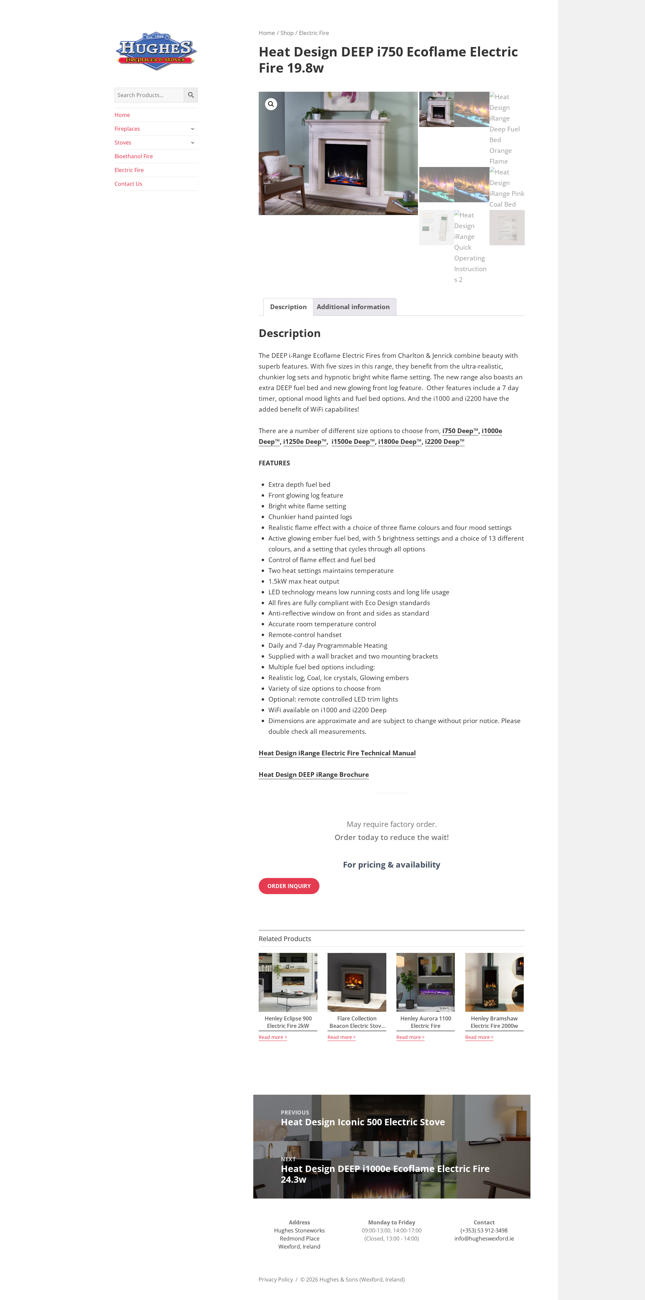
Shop (287, 33)
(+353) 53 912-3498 (484, 1230)
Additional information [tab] (353, 306)
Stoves (123, 142)
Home (122, 115)
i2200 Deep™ (445, 441)
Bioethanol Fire (134, 156)
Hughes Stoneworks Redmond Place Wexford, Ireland (299, 1238)
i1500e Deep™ (353, 441)
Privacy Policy (276, 1279)
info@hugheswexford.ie (484, 1238)
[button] (271, 104)
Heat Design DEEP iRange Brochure (314, 774)
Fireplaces (127, 128)
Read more (271, 1037)
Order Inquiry (289, 886)
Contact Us (128, 183)
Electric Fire (129, 170)
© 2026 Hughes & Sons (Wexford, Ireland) (352, 1279)
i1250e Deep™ (305, 441)
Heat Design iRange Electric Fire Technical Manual (337, 753)
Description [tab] (288, 306)
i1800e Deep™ (400, 441)
